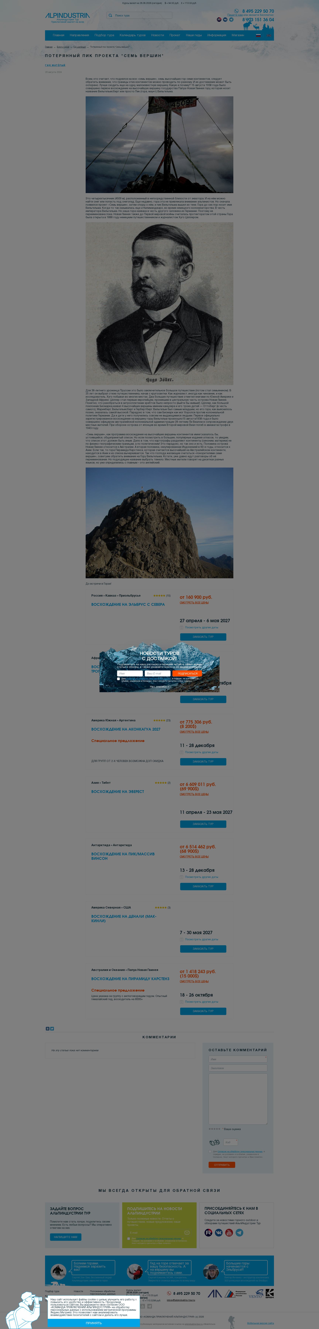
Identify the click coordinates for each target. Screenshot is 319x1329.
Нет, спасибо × (159, 687)
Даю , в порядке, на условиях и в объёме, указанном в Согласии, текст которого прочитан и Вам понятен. (159, 680)
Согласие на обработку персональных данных (148, 679)
